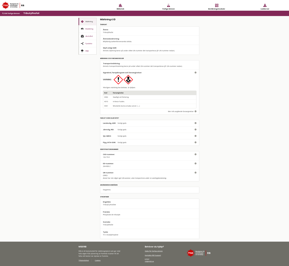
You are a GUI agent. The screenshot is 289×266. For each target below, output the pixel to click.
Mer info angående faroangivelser (182, 111)
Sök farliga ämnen (12, 13)
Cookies (98, 260)
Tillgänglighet (84, 260)
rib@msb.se (149, 261)
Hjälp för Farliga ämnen (154, 251)
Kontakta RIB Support (153, 255)
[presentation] (87, 21)
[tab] (87, 21)
